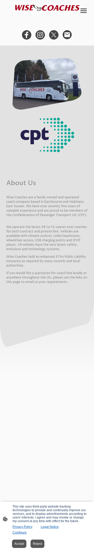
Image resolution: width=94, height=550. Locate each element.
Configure (20, 532)
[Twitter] (53, 35)
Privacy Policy (22, 527)
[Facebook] (26, 35)
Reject (37, 544)
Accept (19, 544)
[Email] (67, 35)
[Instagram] (40, 35)
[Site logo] (46, 7)
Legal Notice (50, 527)
